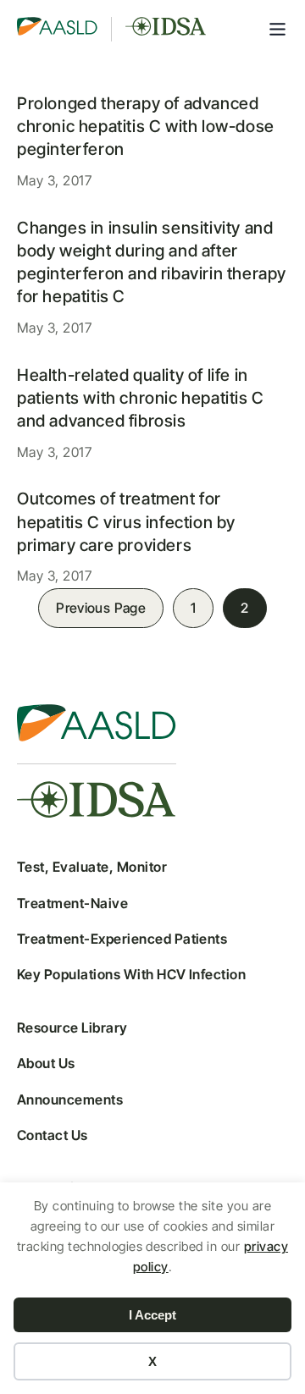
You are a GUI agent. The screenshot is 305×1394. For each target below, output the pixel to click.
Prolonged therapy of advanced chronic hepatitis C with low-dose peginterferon (145, 126)
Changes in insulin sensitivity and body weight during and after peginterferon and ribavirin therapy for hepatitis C (151, 262)
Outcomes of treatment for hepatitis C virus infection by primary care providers (126, 521)
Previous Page (101, 607)
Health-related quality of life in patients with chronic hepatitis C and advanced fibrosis (140, 398)
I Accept (152, 1315)
